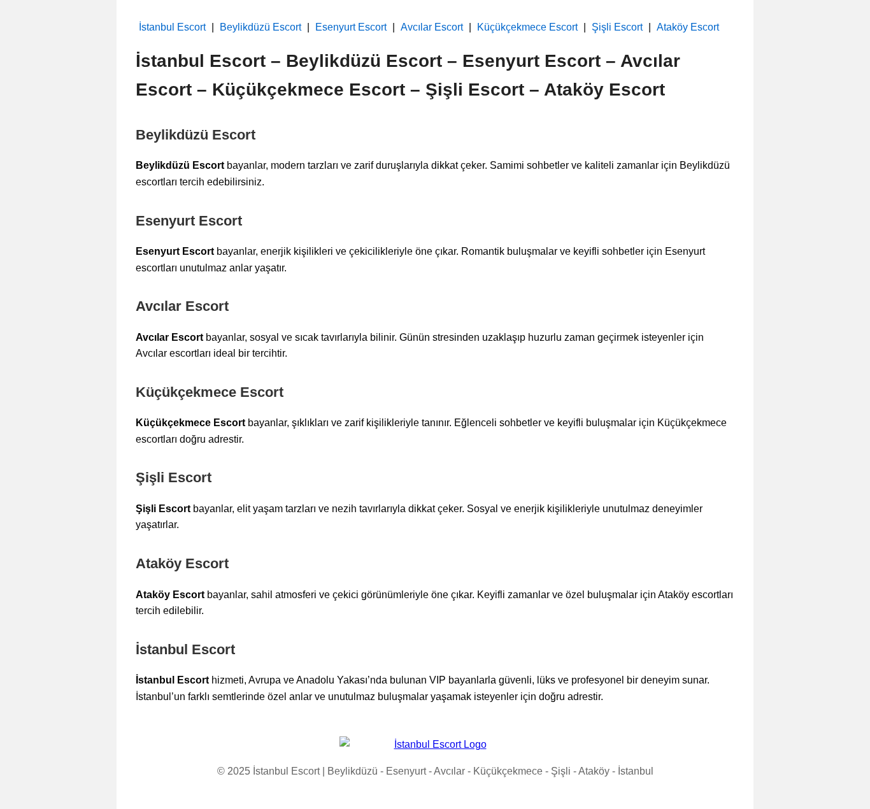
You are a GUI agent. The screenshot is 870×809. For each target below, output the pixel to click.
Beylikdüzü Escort (260, 27)
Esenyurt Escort (351, 27)
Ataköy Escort (688, 27)
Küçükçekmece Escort (527, 27)
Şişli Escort (617, 27)
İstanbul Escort (172, 27)
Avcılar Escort (432, 27)
